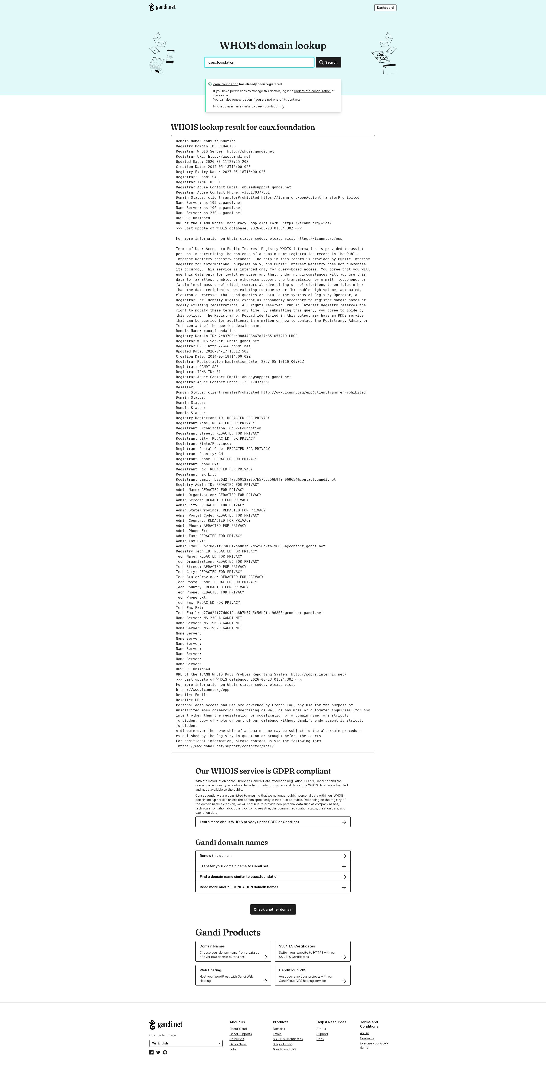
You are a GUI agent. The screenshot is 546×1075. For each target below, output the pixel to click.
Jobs (233, 1049)
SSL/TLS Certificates (288, 1039)
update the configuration (312, 91)
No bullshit (236, 1039)
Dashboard (385, 7)
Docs (320, 1039)
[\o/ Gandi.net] (186, 1025)
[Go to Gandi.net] (162, 7)
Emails (277, 1034)
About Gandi (238, 1029)
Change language (162, 1035)
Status (321, 1029)
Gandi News (238, 1044)
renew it (238, 99)
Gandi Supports (240, 1034)
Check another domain (273, 909)
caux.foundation (225, 84)
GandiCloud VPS (284, 1049)
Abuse (364, 1033)
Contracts (367, 1038)
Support (322, 1034)
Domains (279, 1029)
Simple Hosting (283, 1044)
